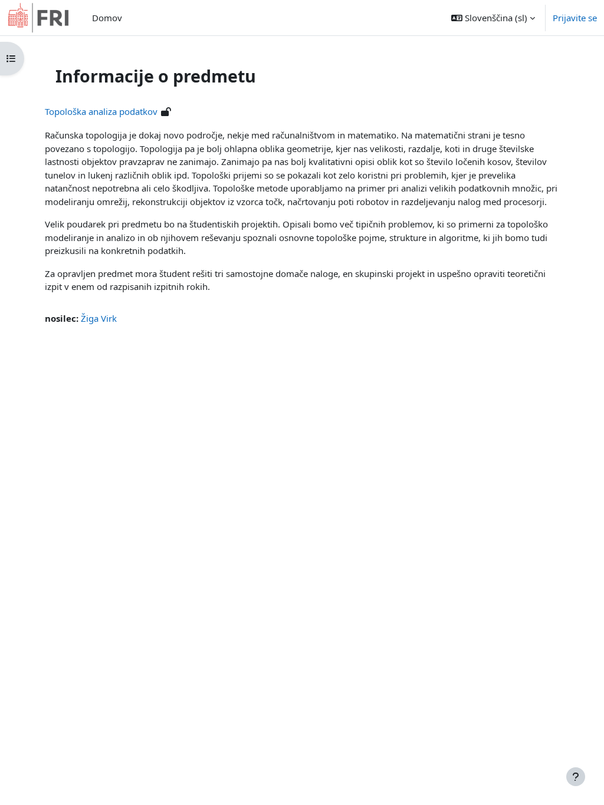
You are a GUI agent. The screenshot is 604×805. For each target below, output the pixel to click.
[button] (493, 17)
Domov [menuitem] (107, 18)
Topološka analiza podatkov (101, 111)
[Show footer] (575, 776)
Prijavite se (575, 18)
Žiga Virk (99, 318)
